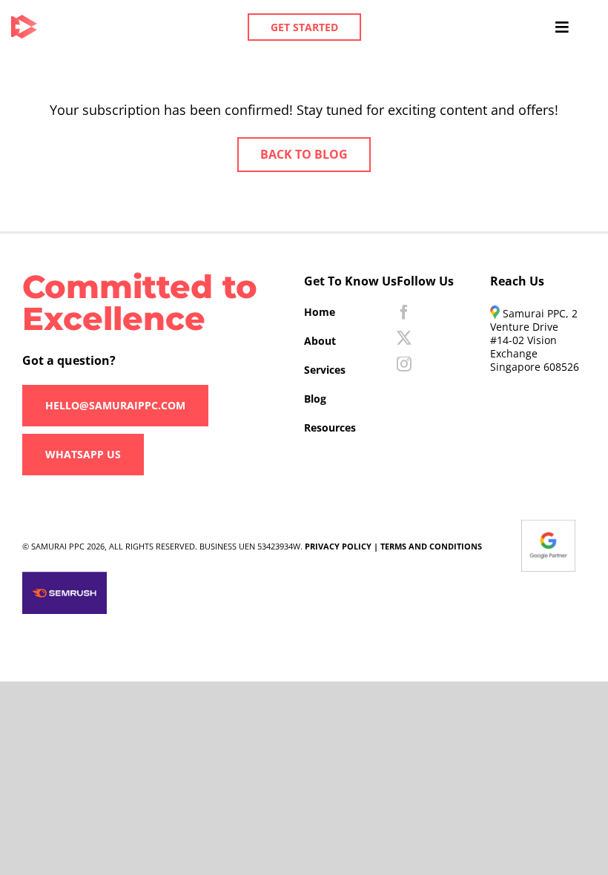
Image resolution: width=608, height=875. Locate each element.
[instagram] (404, 364)
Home (319, 312)
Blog (315, 399)
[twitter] (404, 338)
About (320, 341)
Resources (330, 427)
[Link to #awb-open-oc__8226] (562, 27)
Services (325, 370)
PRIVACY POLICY (338, 546)
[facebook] (404, 312)
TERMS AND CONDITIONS (431, 546)
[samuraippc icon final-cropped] (24, 21)
